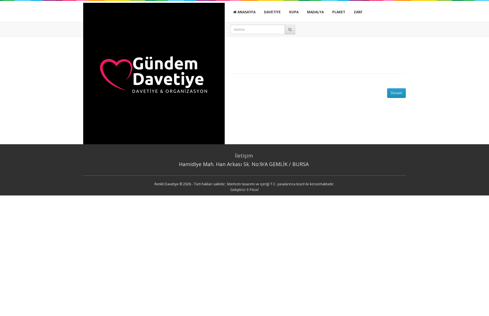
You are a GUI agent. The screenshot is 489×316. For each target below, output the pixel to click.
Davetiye (272, 12)
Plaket (338, 12)
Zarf (358, 12)
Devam (396, 93)
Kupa (294, 12)
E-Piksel (253, 189)
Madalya (315, 12)
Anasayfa (246, 12)
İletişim (244, 155)
